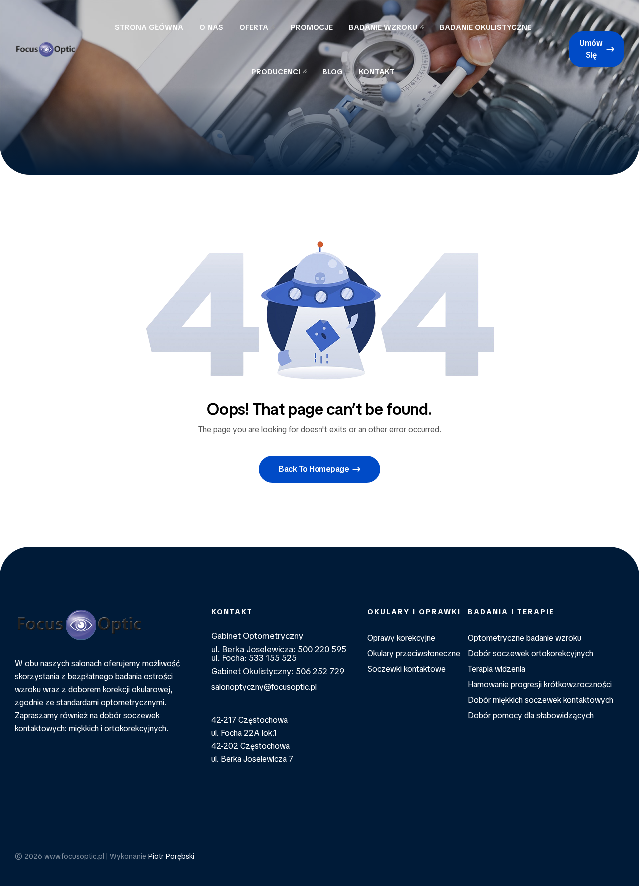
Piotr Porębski (171, 856)
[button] (596, 49)
